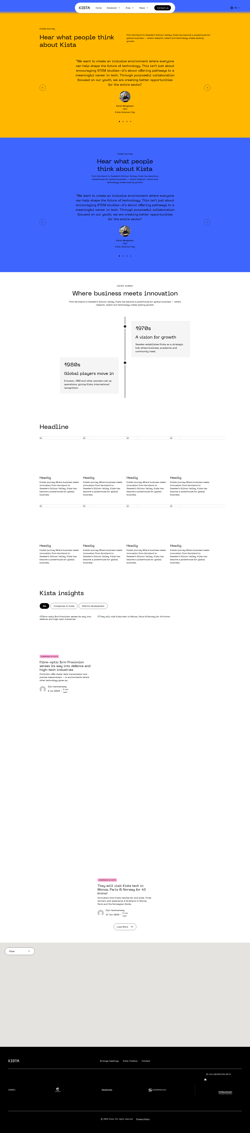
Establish (112, 8)
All (44, 606)
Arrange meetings (109, 1061)
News (142, 8)
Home (99, 8)
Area (128, 8)
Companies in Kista (64, 606)
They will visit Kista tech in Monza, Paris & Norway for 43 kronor (122, 889)
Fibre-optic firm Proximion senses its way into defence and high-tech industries (65, 665)
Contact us (162, 8)
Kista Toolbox (130, 1061)
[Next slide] (207, 88)
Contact (146, 1061)
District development (93, 606)
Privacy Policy (142, 1119)
